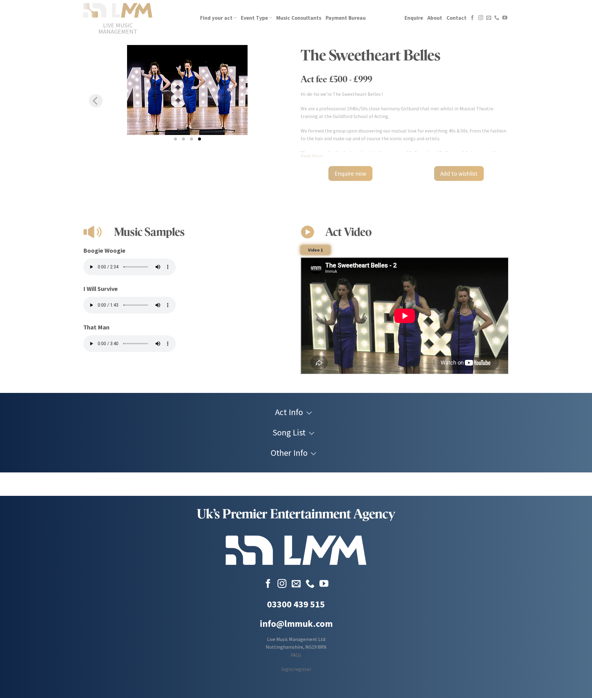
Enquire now (350, 173)
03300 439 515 (296, 604)
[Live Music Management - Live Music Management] (117, 10)
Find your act (216, 17)
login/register (296, 669)
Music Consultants (298, 17)
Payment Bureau (346, 17)
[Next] (279, 101)
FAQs (296, 655)
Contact (456, 17)
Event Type (254, 17)
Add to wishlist (459, 173)
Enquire (414, 17)
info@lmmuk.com (296, 623)
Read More (312, 156)
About (434, 17)
